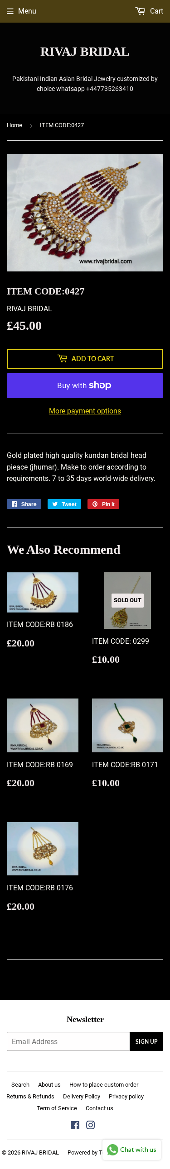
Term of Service (57, 1108)
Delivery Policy (81, 1096)
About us (49, 1084)
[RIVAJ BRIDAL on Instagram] (90, 1126)
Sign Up (146, 1041)
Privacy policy (126, 1096)
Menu (27, 11)
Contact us (99, 1108)
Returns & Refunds (30, 1096)
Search (20, 1084)
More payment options (85, 411)
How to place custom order (103, 1084)
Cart (155, 11)
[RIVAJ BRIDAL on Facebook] (75, 1126)
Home (14, 125)
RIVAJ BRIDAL (85, 51)
